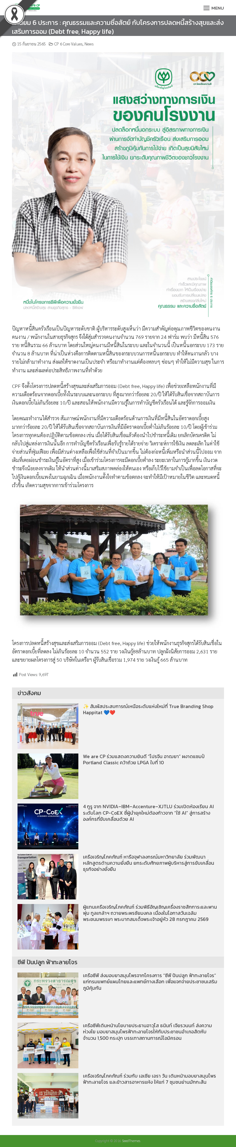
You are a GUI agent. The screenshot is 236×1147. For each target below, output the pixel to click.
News (89, 43)
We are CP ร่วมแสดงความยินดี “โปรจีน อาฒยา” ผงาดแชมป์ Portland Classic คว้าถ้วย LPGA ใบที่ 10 (144, 759)
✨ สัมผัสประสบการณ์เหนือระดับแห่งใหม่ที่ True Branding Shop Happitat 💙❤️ (148, 709)
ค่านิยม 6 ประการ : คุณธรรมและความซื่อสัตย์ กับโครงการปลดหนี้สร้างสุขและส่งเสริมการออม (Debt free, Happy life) (118, 27)
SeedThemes (131, 1140)
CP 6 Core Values (68, 43)
